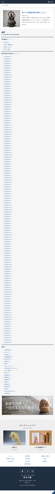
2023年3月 (7, 145)
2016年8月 (7, 324)
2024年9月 (7, 107)
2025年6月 (7, 86)
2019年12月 (7, 235)
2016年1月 (7, 338)
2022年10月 (7, 157)
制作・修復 (7, 49)
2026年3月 (7, 68)
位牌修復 (6, 393)
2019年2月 (7, 258)
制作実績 (27, 458)
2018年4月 (7, 280)
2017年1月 (7, 312)
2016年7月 (7, 326)
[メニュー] (2, 1)
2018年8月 (7, 271)
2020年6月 (7, 221)
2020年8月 (7, 216)
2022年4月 (7, 171)
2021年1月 (7, 205)
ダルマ (6, 352)
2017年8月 (7, 299)
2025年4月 (7, 91)
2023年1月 (7, 150)
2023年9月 (7, 134)
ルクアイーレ (7, 366)
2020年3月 (7, 228)
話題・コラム (7, 47)
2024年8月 (7, 109)
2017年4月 (7, 308)
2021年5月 (7, 196)
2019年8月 (7, 244)
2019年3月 (7, 255)
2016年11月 (7, 317)
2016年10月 (7, 319)
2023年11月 (7, 129)
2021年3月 (7, 200)
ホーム (3, 5)
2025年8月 (7, 81)
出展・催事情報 (8, 44)
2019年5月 (7, 251)
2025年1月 (7, 97)
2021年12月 (7, 180)
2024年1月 (7, 125)
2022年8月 (7, 161)
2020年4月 (7, 226)
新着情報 (27, 456)
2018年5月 (7, 278)
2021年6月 (7, 194)
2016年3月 (7, 333)
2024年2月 (7, 123)
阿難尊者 (6, 377)
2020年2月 (7, 230)
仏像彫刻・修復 (45, 456)
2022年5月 (7, 168)
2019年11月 (7, 237)
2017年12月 (7, 290)
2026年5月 (7, 63)
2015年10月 (7, 342)
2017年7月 (7, 301)
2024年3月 (7, 120)
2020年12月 (7, 207)
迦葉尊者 (6, 379)
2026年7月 (7, 59)
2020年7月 (7, 219)
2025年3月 (7, 93)
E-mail (28, 482)
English (51, 2)
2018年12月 (7, 262)
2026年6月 (7, 61)
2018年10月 (7, 267)
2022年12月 (7, 152)
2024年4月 (7, 118)
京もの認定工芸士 (8, 391)
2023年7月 (7, 139)
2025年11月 (7, 75)
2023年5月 (7, 143)
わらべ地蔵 (7, 370)
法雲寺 (6, 389)
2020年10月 (7, 212)
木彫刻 (6, 361)
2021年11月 (7, 182)
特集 (45, 458)
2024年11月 (7, 102)
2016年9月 (7, 322)
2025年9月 (7, 79)
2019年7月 (7, 246)
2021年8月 (7, 189)
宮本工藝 (6, 359)
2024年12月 (7, 100)
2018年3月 (7, 283)
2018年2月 (7, 285)
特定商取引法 (27, 464)
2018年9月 (7, 269)
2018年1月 (7, 287)
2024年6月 (7, 113)
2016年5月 (7, 328)
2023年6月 (7, 141)
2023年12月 (7, 127)
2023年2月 (7, 148)
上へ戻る (53, 492)
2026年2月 (7, 70)
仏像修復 (6, 375)
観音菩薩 (6, 384)
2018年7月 (7, 274)
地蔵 (5, 363)
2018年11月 (7, 264)
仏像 (5, 373)
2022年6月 (7, 166)
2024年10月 (7, 104)
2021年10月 (7, 184)
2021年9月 (7, 187)
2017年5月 (7, 306)
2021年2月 (7, 203)
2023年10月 (7, 132)
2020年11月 (7, 210)
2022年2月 (7, 175)
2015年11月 (7, 340)
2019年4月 (7, 253)
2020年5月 (7, 223)
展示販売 (6, 354)
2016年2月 (7, 335)
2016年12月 (7, 315)
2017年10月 (7, 294)
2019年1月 (7, 260)
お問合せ (45, 461)
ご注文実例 (10, 461)
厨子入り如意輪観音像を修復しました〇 (34, 12)
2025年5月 (7, 88)
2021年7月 (7, 191)
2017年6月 (7, 303)
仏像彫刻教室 (7, 357)
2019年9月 (7, 242)
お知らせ (6, 42)
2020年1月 (7, 232)
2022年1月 (7, 178)
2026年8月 (7, 56)
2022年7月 (7, 164)
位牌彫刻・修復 (10, 458)
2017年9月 (7, 296)
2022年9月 (7, 159)
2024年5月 (7, 116)
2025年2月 (7, 95)
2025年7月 (7, 84)
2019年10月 (7, 239)
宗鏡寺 (6, 382)
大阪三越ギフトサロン (10, 368)
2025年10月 (7, 77)
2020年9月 (7, 214)
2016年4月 (7, 331)
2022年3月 (7, 173)
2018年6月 (7, 276)
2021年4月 (7, 198)
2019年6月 (7, 248)
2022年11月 (7, 155)
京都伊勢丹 (7, 350)
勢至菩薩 (6, 386)
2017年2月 (7, 310)
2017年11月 (7, 292)
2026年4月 (7, 65)
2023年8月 (7, 136)
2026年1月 (7, 72)
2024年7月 (7, 111)
